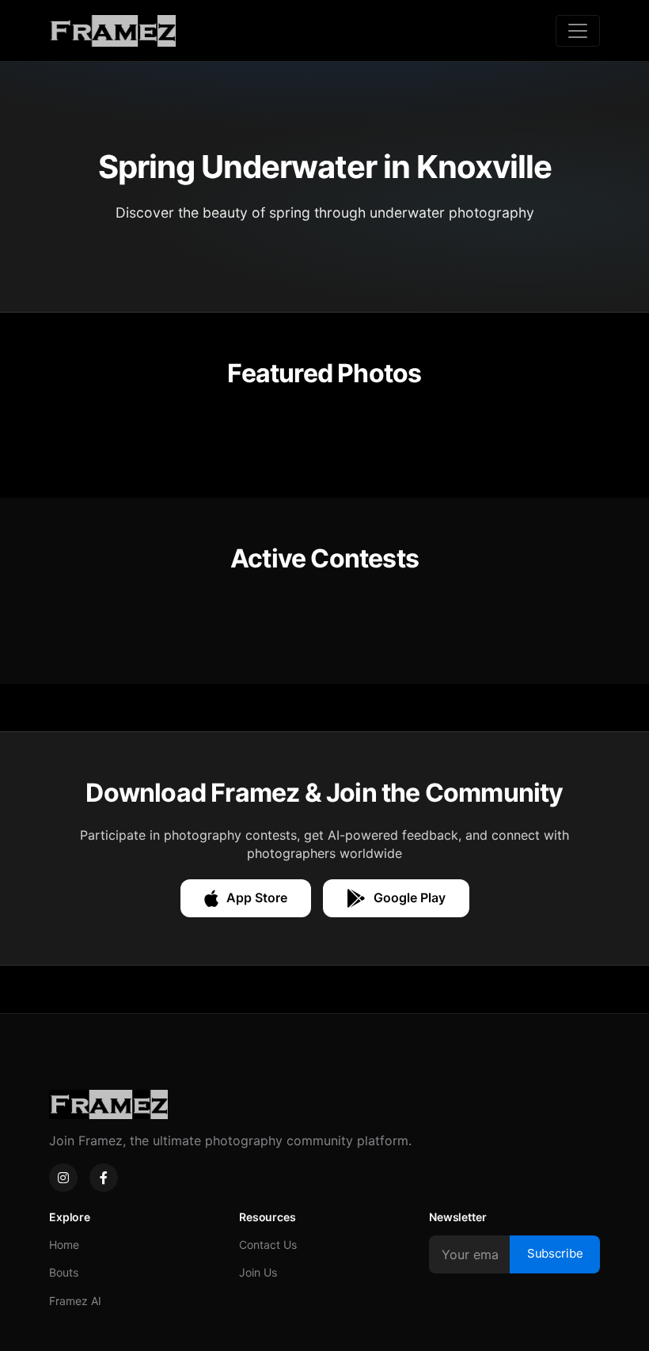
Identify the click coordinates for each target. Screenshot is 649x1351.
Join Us (258, 1272)
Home (64, 1244)
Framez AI (75, 1300)
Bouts (63, 1272)
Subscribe (555, 1253)
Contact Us (268, 1244)
